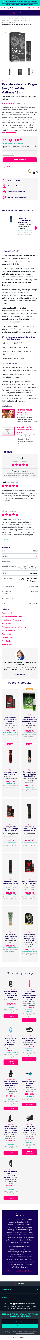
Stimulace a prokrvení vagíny (14, 627)
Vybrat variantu (11, 1062)
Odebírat (20, 1326)
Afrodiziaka (6, 623)
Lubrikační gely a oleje (20, 20)
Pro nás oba (6, 641)
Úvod (3, 18)
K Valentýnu (7, 637)
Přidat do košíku (20, 159)
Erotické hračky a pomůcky (18, 18)
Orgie (4, 81)
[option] (20, 225)
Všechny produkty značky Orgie (20, 1271)
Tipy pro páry (7, 634)
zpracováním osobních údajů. (24, 1333)
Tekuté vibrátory (8, 630)
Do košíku (10, 1016)
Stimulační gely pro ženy (9, 22)
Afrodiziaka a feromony (11, 620)
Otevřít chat (20, 674)
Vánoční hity (7, 644)
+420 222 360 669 (11, 669)
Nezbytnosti (5, 20)
